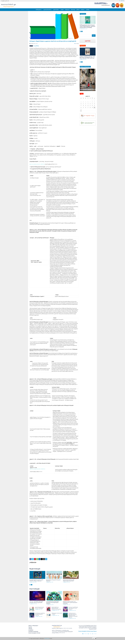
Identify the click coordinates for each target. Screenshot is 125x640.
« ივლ (81, 110)
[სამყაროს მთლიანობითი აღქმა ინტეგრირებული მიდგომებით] (71, 575)
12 (85, 103)
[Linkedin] (39, 559)
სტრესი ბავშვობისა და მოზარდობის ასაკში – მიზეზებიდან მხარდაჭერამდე (56, 608)
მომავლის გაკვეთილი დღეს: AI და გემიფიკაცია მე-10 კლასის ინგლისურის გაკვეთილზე (70, 602)
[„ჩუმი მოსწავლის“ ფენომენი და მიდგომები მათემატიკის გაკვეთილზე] (31, 615)
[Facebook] (119, 1)
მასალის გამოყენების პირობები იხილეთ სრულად (87, 631)
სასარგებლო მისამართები (33, 631)
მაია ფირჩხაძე (36, 45)
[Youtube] (123, 1)
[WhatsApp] (37, 559)
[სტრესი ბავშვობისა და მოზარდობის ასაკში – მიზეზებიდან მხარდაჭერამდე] (48, 609)
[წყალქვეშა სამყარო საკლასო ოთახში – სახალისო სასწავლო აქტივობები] (37, 575)
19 (85, 105)
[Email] (42, 559)
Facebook (85, 633)
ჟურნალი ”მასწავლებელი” (33, 625)
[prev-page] (30, 584)
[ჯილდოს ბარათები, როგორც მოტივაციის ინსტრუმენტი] (31, 609)
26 (85, 107)
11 (83, 103)
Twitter (91, 633)
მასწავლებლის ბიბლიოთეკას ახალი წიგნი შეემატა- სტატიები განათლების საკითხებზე (87, 26)
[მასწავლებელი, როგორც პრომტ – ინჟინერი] (48, 615)
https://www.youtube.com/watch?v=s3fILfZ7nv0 (37, 164)
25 (83, 107)
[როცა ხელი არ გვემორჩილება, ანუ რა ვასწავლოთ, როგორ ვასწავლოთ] (65, 609)
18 (83, 105)
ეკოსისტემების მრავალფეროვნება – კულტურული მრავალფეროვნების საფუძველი (52, 602)
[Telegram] (46, 559)
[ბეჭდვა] (44, 559)
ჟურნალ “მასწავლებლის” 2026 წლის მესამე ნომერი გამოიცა (87, 57)
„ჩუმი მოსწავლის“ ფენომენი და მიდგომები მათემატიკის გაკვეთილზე (40, 614)
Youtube (95, 633)
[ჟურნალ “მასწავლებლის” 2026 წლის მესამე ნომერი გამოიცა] (88, 52)
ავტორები (30, 628)
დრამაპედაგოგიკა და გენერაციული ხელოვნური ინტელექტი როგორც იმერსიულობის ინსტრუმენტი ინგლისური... (73, 615)
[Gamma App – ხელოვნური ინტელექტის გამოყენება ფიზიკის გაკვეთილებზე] (37, 596)
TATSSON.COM (47, 638)
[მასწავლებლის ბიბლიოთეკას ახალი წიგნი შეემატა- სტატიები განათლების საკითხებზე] (88, 20)
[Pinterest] (35, 559)
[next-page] (31, 584)
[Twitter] (121, 1)
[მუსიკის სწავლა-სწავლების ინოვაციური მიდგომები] (54, 575)
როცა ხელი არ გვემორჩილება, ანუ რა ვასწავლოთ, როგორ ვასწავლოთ (73, 608)
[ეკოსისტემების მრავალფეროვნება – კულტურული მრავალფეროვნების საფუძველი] (54, 596)
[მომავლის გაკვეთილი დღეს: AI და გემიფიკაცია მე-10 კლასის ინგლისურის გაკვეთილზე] (71, 596)
